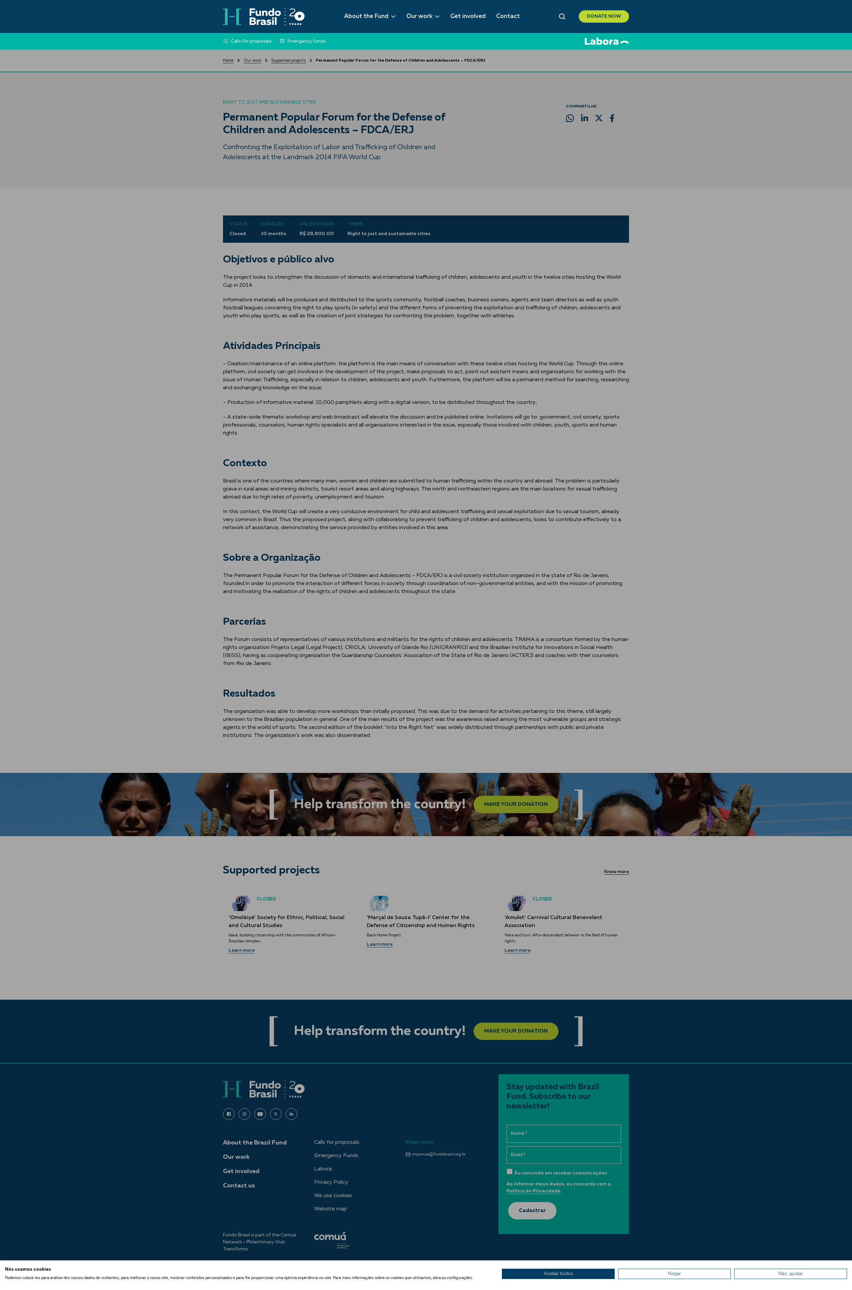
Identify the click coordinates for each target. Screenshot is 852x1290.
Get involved (468, 16)
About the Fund (366, 16)
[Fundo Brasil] (264, 16)
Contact (508, 16)
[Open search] (562, 16)
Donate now (604, 16)
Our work (419, 16)
